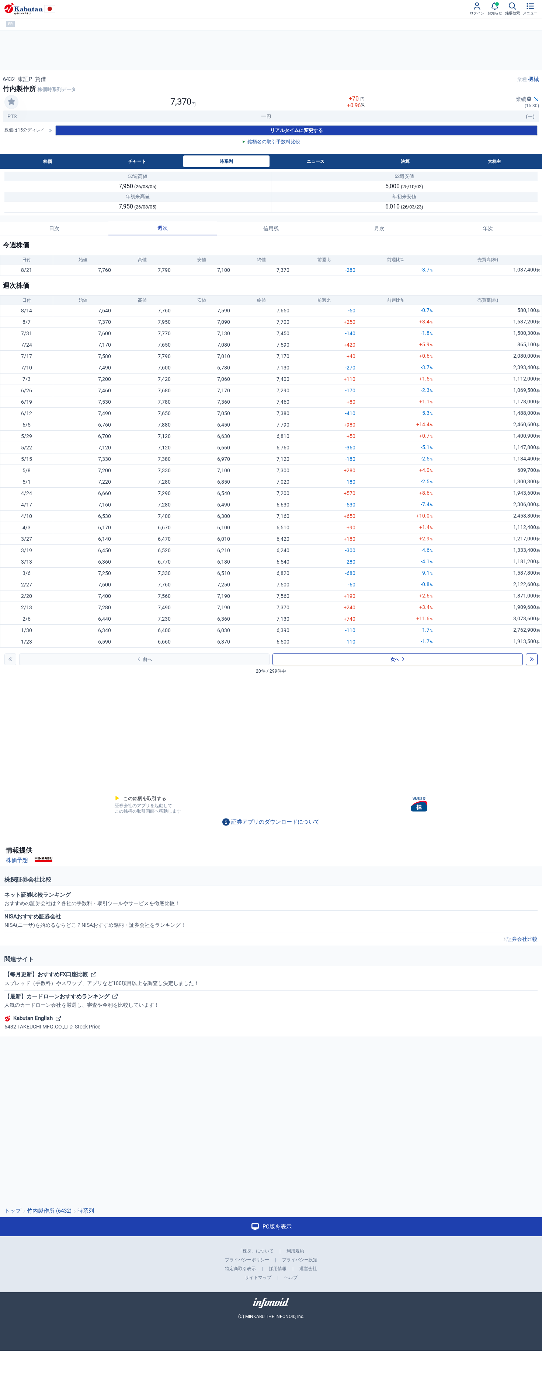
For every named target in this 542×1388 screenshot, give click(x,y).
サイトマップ (258, 1277)
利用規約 (295, 1251)
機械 (533, 79)
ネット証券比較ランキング (92, 898)
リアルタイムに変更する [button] (296, 130)
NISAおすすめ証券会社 (95, 920)
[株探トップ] (23, 9)
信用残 (271, 228)
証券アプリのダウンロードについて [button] (275, 822)
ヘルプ (291, 1277)
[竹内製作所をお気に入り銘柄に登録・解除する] (11, 102)
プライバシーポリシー (247, 1259)
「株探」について (256, 1251)
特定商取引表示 (240, 1268)
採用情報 (277, 1268)
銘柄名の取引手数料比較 (273, 141)
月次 (379, 228)
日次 (54, 228)
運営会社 (308, 1268)
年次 (488, 228)
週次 (162, 228)
